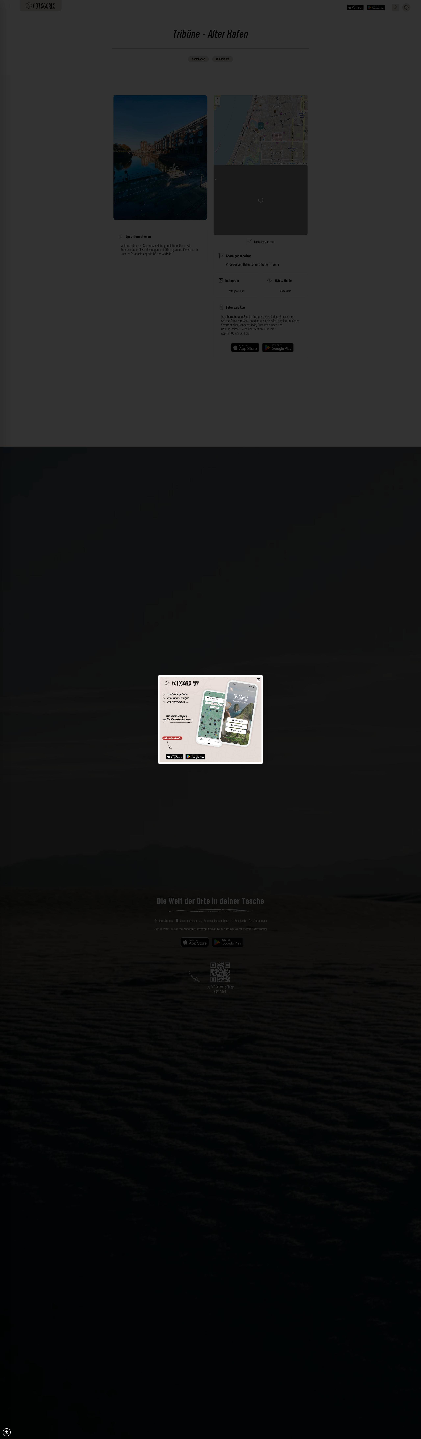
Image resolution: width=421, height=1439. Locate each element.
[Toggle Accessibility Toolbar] (6, 1432)
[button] (258, 680)
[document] (210, 719)
